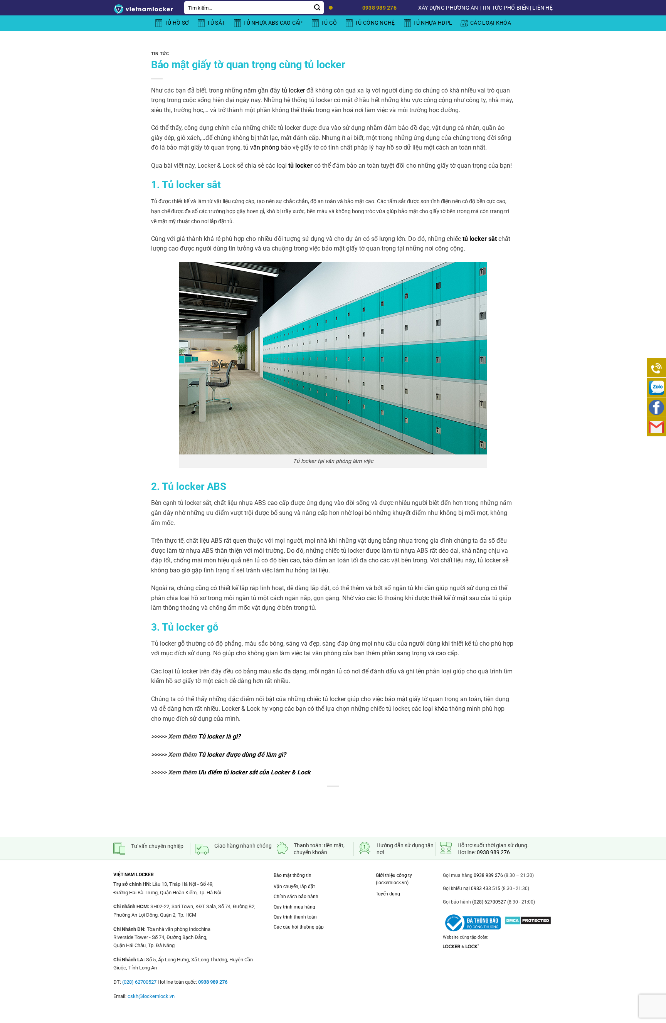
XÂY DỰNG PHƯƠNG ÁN (448, 8)
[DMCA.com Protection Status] (528, 918)
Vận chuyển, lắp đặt (294, 886)
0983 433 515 (485, 888)
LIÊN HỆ (542, 8)
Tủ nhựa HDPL (432, 23)
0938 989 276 (493, 852)
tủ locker (293, 90)
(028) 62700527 (488, 902)
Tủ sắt (216, 23)
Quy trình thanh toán (295, 917)
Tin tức (160, 53)
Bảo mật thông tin (292, 875)
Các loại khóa (490, 23)
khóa (441, 708)
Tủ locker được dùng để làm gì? (242, 754)
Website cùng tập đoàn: (465, 937)
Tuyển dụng (388, 894)
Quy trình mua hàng (294, 907)
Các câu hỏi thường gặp (299, 927)
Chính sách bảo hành (296, 896)
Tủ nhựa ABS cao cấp (273, 23)
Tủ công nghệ (375, 23)
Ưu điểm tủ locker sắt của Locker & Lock (254, 772)
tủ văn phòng (260, 147)
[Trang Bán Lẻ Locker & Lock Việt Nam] (143, 9)
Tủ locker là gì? (218, 736)
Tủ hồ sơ (177, 23)
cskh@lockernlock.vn (151, 996)
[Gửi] (317, 7)
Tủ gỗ (329, 23)
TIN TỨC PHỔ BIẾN (505, 8)
